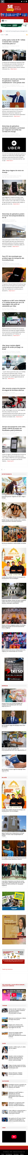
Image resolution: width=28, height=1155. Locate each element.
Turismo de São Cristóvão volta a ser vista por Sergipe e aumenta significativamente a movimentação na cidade (17, 1011)
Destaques (13, 45)
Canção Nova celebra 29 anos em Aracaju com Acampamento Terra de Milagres (13, 577)
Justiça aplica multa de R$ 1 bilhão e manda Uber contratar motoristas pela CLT (13, 41)
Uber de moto (16, 177)
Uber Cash (9, 352)
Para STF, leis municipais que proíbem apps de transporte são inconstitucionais (13, 258)
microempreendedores (9, 221)
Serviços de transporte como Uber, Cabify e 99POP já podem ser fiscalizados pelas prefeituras (14, 428)
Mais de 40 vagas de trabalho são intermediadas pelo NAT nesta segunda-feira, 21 (14, 749)
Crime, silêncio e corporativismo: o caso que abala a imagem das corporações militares (17, 1112)
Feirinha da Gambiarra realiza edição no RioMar (14, 543)
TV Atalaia (12, 309)
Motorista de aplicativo (9, 135)
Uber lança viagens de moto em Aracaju (13, 171)
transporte (12, 433)
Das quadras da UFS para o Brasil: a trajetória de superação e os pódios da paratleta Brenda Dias (17, 1119)
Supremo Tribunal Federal (14, 264)
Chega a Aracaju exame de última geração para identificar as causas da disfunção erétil (17, 1066)
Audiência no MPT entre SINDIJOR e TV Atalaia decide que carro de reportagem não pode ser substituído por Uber (13, 303)
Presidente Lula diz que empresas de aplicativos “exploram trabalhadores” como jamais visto (13, 81)
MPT (5, 309)
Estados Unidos (14, 393)
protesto (16, 135)
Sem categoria (11, 263)
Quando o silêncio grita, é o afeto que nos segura (17, 1047)
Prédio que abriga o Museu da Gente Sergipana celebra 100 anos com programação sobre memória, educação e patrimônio (14, 602)
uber (7, 47)
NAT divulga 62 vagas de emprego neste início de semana (13, 726)
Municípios (16, 1154)
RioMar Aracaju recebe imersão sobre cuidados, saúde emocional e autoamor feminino (14, 520)
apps (6, 264)
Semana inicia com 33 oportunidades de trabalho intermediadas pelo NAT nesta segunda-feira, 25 (12, 705)
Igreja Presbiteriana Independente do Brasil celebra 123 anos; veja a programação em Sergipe (13, 834)
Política (17, 133)
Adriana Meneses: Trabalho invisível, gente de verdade (15, 1073)
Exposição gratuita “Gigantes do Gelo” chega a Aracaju (13, 497)
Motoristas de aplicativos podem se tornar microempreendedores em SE (13, 216)
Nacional (17, 45)
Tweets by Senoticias (7, 969)
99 (5, 86)
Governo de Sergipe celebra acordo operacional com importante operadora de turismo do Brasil (17, 1034)
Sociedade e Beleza (12, 175)
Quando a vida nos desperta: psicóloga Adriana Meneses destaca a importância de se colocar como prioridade (16, 1058)
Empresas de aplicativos (11, 86)
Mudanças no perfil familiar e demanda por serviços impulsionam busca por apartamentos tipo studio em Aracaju (16, 1095)
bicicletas (6, 393)
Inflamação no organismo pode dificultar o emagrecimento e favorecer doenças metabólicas (16, 1104)
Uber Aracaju (9, 177)
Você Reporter (9, 1154)
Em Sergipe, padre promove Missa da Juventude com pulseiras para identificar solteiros (14, 858)
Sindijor (8, 309)
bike (10, 393)
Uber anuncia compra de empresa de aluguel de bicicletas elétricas (13, 389)
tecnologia (20, 393)
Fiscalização (7, 433)
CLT (5, 47)
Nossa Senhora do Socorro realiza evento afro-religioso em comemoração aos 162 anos (14, 650)
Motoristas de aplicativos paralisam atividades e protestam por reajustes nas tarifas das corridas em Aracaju (13, 129)
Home (2, 1154)
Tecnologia (19, 175)
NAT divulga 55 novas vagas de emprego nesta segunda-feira (13, 770)
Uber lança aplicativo (16, 352)
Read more (13, 69)
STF (7, 264)
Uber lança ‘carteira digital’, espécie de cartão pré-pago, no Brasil (12, 347)
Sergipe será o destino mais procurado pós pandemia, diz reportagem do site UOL (16, 1026)
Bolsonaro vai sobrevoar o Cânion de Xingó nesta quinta (17, 1018)
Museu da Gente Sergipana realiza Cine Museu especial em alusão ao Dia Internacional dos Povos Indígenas (13, 626)
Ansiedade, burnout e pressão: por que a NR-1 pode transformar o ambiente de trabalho (17, 1086)
